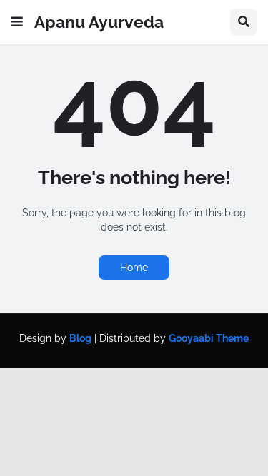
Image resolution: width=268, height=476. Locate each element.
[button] (17, 22)
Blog (80, 338)
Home (134, 267)
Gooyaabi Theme (209, 338)
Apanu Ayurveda (99, 21)
